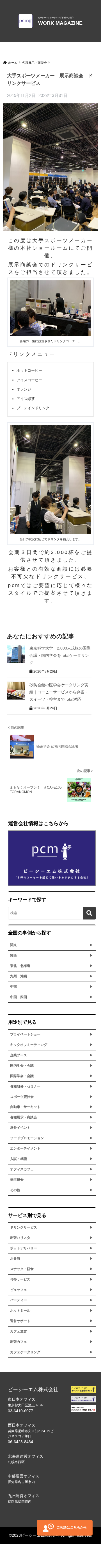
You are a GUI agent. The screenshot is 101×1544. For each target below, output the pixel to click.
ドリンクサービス (23, 1227)
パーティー (18, 1300)
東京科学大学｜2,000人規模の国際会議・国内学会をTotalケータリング (60, 655)
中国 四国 (18, 997)
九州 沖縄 (18, 976)
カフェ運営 (18, 1331)
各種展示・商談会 (23, 1117)
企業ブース (18, 1055)
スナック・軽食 (22, 1269)
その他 (15, 1190)
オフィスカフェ (22, 1169)
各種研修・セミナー (25, 1086)
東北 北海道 (20, 966)
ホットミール (20, 1311)
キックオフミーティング (28, 1045)
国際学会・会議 (22, 1076)
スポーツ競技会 (22, 1097)
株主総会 (17, 1180)
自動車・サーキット (25, 1107)
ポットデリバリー (23, 1248)
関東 (13, 945)
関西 (13, 955)
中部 (13, 987)
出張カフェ (18, 1342)
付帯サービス (20, 1279)
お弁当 (15, 1259)
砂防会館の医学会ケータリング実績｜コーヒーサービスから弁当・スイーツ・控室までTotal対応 (58, 692)
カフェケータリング (25, 1352)
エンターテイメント (25, 1148)
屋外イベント (20, 1128)
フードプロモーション (27, 1138)
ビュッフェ (18, 1290)
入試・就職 (18, 1159)
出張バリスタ (20, 1238)
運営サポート (20, 1321)
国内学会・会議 (22, 1066)
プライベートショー (25, 1034)
